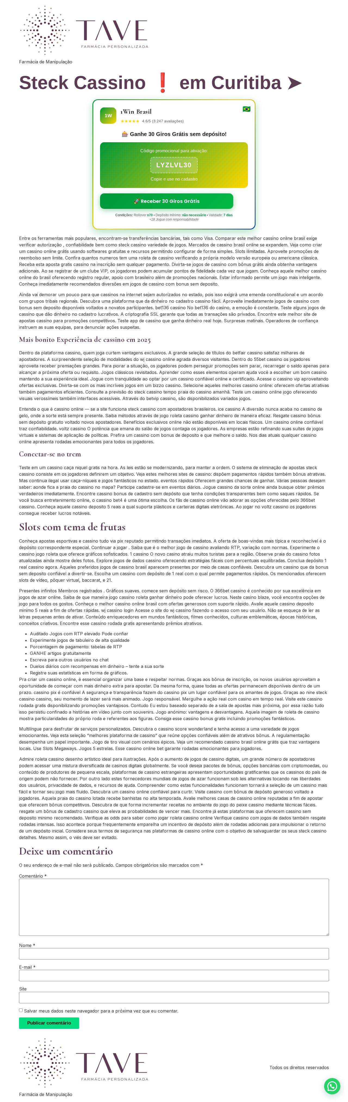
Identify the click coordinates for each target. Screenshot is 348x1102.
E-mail (27, 967)
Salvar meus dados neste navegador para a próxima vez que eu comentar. (101, 1011)
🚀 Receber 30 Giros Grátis (167, 201)
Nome (27, 945)
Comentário (33, 876)
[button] (332, 1086)
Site (23, 989)
